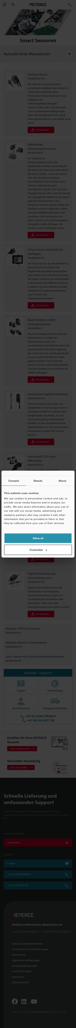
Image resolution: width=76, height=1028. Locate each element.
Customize (36, 549)
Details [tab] (38, 480)
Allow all (38, 538)
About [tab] (62, 480)
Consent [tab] (13, 480)
